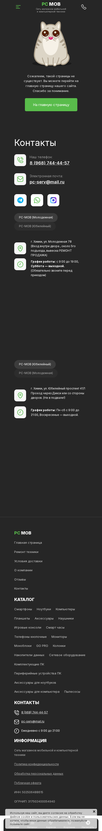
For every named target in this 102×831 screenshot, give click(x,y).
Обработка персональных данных (38, 773)
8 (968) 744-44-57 (50, 162)
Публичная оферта (27, 783)
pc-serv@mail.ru (47, 181)
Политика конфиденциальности (36, 764)
